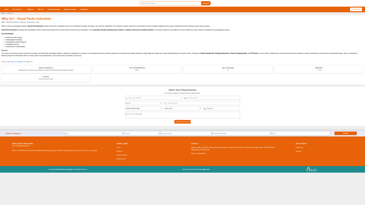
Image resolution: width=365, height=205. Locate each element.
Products (120, 151)
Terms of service (122, 155)
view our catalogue (17, 61)
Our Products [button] (17, 9)
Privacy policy (121, 159)
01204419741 (356, 9)
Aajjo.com (205, 169)
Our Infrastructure (54, 9)
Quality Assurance (70, 9)
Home (6, 9)
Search (206, 3)
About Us (30, 9)
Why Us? (41, 9)
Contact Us (84, 9)
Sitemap (298, 151)
